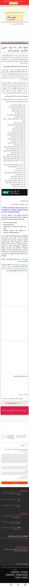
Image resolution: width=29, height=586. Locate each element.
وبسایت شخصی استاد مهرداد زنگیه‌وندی (19, 541)
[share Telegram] (1, 43)
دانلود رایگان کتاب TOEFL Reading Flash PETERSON (8, 436)
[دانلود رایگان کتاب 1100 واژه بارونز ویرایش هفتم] (20, 429)
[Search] (11, 585)
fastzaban (21, 24)
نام (27, 465)
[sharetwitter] (11, 403)
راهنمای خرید (24, 577)
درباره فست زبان (24, 572)
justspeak (22, 376)
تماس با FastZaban (10, 575)
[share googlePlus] (15, 43)
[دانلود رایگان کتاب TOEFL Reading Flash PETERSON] (8, 429)
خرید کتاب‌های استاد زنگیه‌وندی (14, 12)
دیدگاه (26, 453)
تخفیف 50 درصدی (13, 3)
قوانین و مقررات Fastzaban (21, 575)
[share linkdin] (10, 43)
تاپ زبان (26, 539)
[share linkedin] (13, 403)
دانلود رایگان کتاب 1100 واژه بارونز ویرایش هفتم (21, 436)
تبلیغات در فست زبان (15, 572)
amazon (16, 376)
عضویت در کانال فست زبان (11, 18)
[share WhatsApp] (4, 43)
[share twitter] (7, 43)
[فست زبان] (18, 585)
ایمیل (26, 471)
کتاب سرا (24, 6)
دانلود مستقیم (24, 204)
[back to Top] (27, 579)
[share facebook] (12, 43)
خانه (28, 6)
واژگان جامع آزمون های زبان (13, 93)
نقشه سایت (18, 577)
